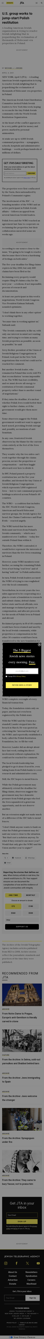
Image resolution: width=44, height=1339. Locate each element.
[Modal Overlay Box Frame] (22, 669)
